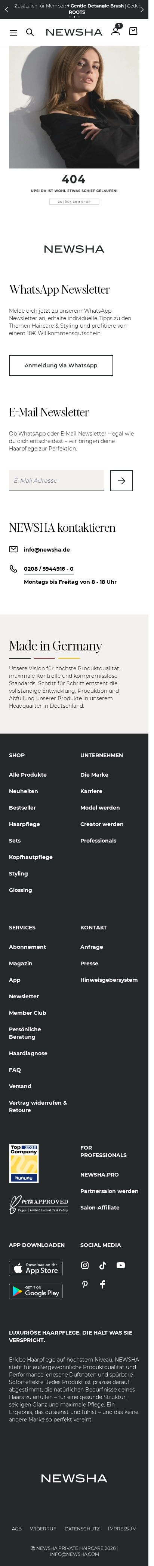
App (15, 980)
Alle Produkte (28, 774)
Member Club (27, 1013)
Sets (15, 840)
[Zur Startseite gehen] (74, 32)
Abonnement (27, 947)
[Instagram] (84, 1266)
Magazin (21, 963)
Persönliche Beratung (25, 1033)
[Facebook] (102, 1285)
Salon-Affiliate (100, 1207)
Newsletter (24, 996)
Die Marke (94, 774)
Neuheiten (23, 791)
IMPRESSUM (122, 1529)
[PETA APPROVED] (38, 1204)
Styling (18, 873)
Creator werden (102, 824)
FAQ (15, 1069)
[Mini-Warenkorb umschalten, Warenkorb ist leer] (133, 32)
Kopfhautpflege (31, 857)
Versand (20, 1086)
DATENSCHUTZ (82, 1529)
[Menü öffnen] (13, 32)
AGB (17, 1529)
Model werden (100, 807)
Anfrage (91, 947)
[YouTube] (120, 1266)
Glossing (20, 890)
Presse (89, 963)
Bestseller (22, 807)
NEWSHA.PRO (99, 1174)
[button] (6, 9)
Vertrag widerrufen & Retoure (38, 1106)
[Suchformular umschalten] (29, 32)
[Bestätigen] (121, 480)
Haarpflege (24, 824)
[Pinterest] (84, 1285)
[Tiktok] (102, 1266)
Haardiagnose (28, 1053)
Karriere (91, 791)
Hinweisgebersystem (109, 980)
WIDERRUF (43, 1529)
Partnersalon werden (109, 1191)
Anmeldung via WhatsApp (61, 365)
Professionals (98, 840)
